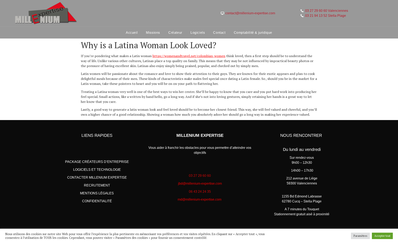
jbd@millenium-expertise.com (200, 183)
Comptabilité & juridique (253, 32)
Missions (153, 32)
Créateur (175, 32)
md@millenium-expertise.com (199, 199)
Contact (219, 32)
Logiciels (198, 32)
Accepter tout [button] (382, 236)
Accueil (132, 32)
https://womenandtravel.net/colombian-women (189, 56)
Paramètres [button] (360, 236)
